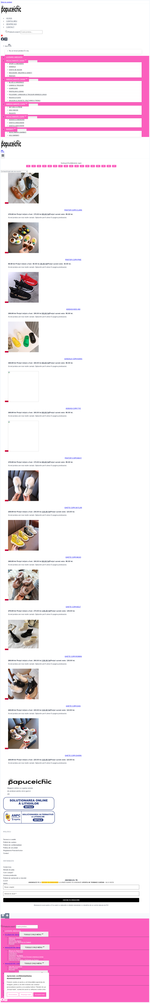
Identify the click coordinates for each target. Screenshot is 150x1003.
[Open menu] (3, 155)
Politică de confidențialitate (12, 845)
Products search (14, 32)
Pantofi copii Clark (73, 210)
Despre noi (11, 24)
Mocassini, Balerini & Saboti (20, 73)
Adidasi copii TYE (73, 408)
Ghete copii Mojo (73, 557)
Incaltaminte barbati (17, 132)
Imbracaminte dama (12, 947)
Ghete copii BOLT (73, 607)
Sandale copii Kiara (73, 359)
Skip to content (6, 2)
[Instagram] (5, 40)
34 (98, 166)
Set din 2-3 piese (15, 107)
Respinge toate (26, 994)
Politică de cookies (9, 842)
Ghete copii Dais (73, 706)
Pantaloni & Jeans (16, 91)
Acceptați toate (40, 994)
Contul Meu (11, 21)
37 (114, 166)
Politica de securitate (10, 848)
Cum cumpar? (8, 872)
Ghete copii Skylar (73, 508)
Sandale (12, 66)
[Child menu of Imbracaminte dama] (33, 80)
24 (44, 166)
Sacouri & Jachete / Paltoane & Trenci (24, 100)
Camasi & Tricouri (16, 85)
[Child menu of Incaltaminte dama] (32, 61)
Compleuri (13, 88)
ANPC (5, 883)
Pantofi (12, 76)
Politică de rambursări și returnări (14, 878)
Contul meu (7, 867)
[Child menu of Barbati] (22, 130)
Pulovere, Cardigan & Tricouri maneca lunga (28, 94)
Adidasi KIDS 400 (73, 309)
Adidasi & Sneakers (16, 120)
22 (33, 166)
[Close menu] (1, 920)
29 (71, 166)
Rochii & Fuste (15, 97)
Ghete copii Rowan (73, 656)
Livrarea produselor (10, 875)
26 (55, 166)
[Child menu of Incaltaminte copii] (32, 117)
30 (76, 166)
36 (109, 166)
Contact (10, 27)
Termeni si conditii (9, 839)
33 (92, 166)
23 (39, 166)
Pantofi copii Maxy (73, 458)
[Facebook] (2, 40)
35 (103, 166)
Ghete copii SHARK (73, 755)
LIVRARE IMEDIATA (14, 57)
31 (82, 166)
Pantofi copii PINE (73, 260)
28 (66, 166)
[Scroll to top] (3, 916)
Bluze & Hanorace (16, 82)
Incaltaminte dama (12, 934)
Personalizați (13, 994)
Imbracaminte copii (12, 963)
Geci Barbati (14, 135)
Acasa (9, 18)
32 (87, 166)
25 (50, 166)
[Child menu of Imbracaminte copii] (33, 105)
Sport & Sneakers (16, 63)
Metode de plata (8, 870)
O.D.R (5, 881)
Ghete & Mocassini (16, 122)
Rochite (12, 113)
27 (60, 166)
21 (28, 166)
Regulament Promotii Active (13, 850)
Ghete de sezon (15, 70)
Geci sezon (13, 110)
